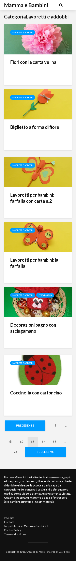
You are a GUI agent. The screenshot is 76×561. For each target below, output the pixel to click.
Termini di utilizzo (15, 534)
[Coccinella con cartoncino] (38, 369)
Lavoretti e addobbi (22, 32)
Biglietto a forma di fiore (34, 127)
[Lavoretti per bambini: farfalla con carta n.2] (38, 172)
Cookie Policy (12, 530)
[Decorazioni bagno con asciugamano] (38, 302)
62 (22, 442)
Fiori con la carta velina (33, 62)
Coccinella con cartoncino (36, 392)
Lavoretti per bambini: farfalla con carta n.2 (32, 198)
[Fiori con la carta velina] (38, 39)
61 (10, 442)
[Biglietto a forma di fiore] (38, 104)
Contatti (9, 522)
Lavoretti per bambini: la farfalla (34, 263)
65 (54, 442)
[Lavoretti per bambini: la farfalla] (38, 237)
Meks (42, 551)
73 (15, 452)
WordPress (64, 551)
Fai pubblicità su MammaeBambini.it (26, 526)
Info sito (9, 518)
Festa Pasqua (45, 295)
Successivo (45, 452)
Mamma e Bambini (26, 5)
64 (43, 442)
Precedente (25, 425)
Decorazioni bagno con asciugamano (33, 328)
